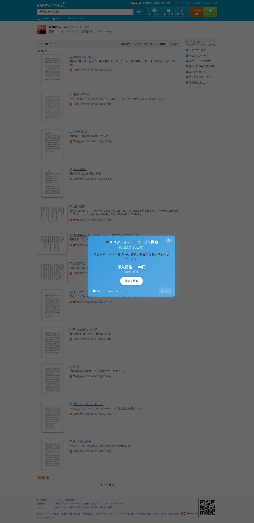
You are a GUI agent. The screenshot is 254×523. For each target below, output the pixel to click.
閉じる (164, 291)
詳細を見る (131, 280)
